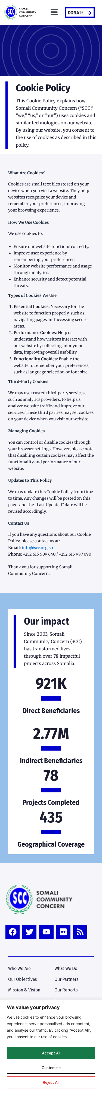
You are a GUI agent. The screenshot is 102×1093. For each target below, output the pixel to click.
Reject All (51, 1082)
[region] (51, 1046)
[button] (54, 12)
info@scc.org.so (37, 547)
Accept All (51, 1053)
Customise (51, 1067)
